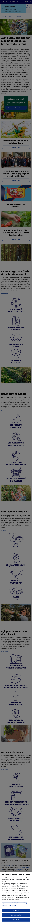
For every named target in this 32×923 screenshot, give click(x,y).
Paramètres (16, 910)
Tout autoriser (16, 920)
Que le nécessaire (16, 915)
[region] (16, 897)
